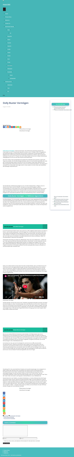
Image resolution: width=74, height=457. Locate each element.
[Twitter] (6, 127)
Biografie (10, 36)
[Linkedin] (10, 127)
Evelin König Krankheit (9, 417)
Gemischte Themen (9, 26)
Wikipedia (10, 68)
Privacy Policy (8, 17)
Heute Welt (6, 4)
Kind (9, 59)
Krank (11, 75)
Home (6, 13)
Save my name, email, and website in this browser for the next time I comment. (22, 441)
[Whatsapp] (18, 127)
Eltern (9, 39)
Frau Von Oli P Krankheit (9, 418)
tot (8, 91)
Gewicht (9, 46)
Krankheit (10, 72)
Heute (9, 52)
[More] (20, 127)
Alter (9, 29)
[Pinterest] (12, 127)
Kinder (9, 55)
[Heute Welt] (6, 0)
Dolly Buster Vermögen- (9, 150)
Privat (9, 62)
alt (10, 33)
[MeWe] (14, 127)
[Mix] (16, 127)
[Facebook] (4, 127)
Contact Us (7, 23)
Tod (8, 88)
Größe (9, 49)
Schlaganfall (12, 78)
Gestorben (10, 84)
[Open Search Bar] (4, 95)
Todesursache (8, 81)
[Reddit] (8, 127)
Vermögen (10, 65)
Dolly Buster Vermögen (15, 415)
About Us (7, 20)
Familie (9, 42)
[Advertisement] (25, 116)
